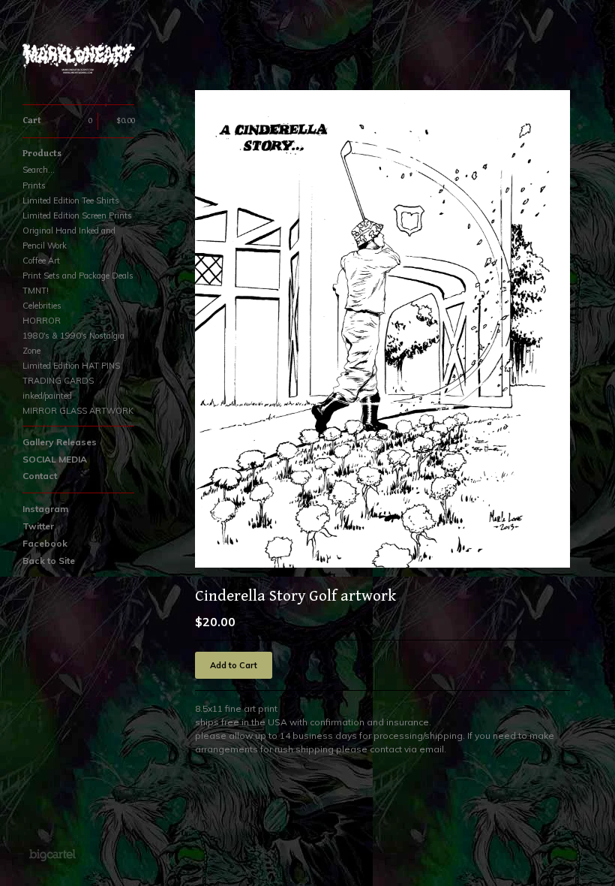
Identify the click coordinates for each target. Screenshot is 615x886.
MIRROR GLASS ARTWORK (78, 410)
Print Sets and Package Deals (78, 275)
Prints (34, 185)
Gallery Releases (59, 442)
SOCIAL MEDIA (54, 459)
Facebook (45, 543)
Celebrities (42, 305)
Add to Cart (233, 665)
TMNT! (35, 290)
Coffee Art (41, 260)
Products (42, 153)
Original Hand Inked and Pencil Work (69, 238)
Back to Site (48, 560)
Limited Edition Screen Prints (77, 215)
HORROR (41, 320)
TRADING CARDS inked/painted (58, 388)
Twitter (38, 526)
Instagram (45, 508)
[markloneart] (78, 60)
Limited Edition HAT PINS (71, 365)
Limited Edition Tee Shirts (70, 200)
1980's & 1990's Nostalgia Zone (73, 343)
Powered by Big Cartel (52, 854)
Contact (39, 475)
